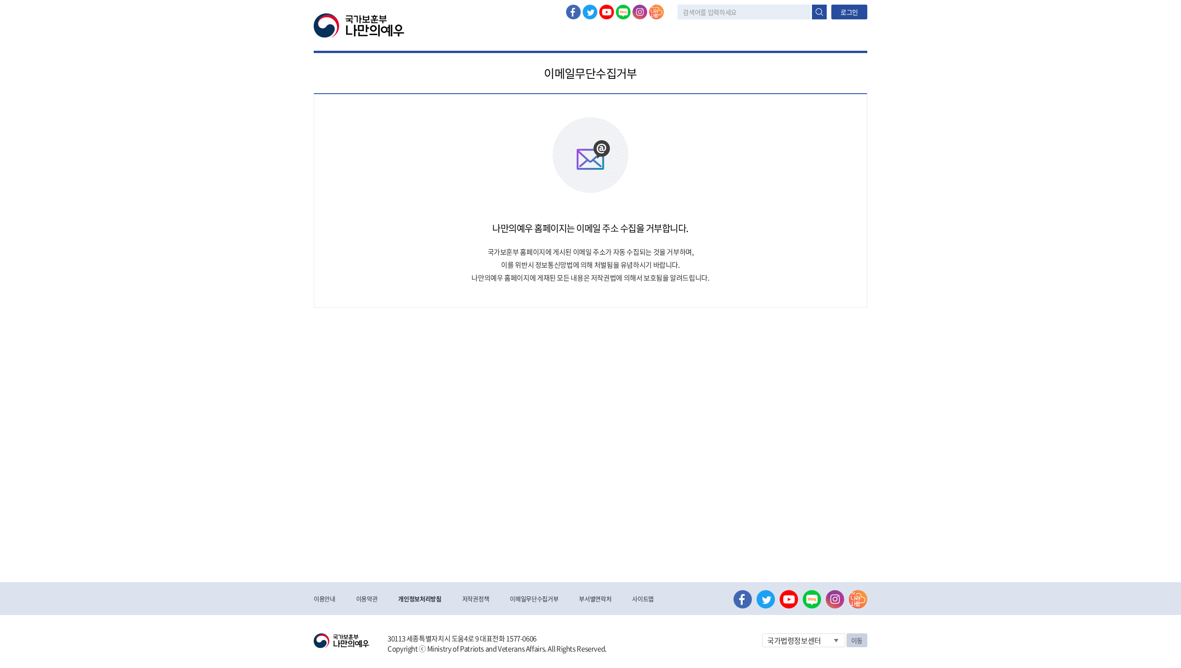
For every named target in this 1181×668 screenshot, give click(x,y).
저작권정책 (475, 598)
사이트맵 (643, 598)
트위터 (590, 12)
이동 (857, 640)
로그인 (849, 12)
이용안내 (324, 598)
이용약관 (367, 598)
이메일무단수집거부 (534, 598)
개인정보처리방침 (419, 598)
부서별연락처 (595, 598)
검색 (819, 12)
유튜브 (606, 12)
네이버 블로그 (623, 12)
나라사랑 (656, 12)
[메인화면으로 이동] (359, 25)
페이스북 (573, 12)
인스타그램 (639, 12)
